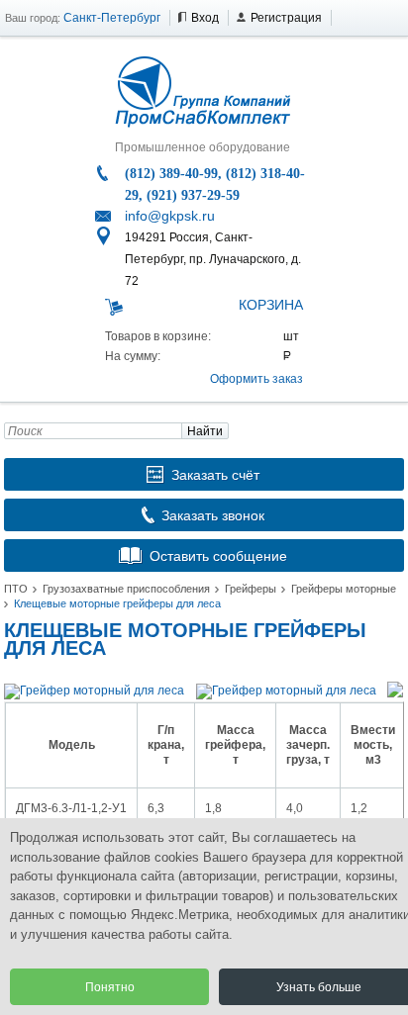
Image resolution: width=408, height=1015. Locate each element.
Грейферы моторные (343, 589)
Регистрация (286, 18)
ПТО (16, 589)
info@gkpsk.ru (170, 216)
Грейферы (250, 589)
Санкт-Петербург (111, 18)
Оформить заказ (256, 379)
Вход (205, 18)
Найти (205, 431)
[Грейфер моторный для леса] (94, 690)
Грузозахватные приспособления (126, 589)
